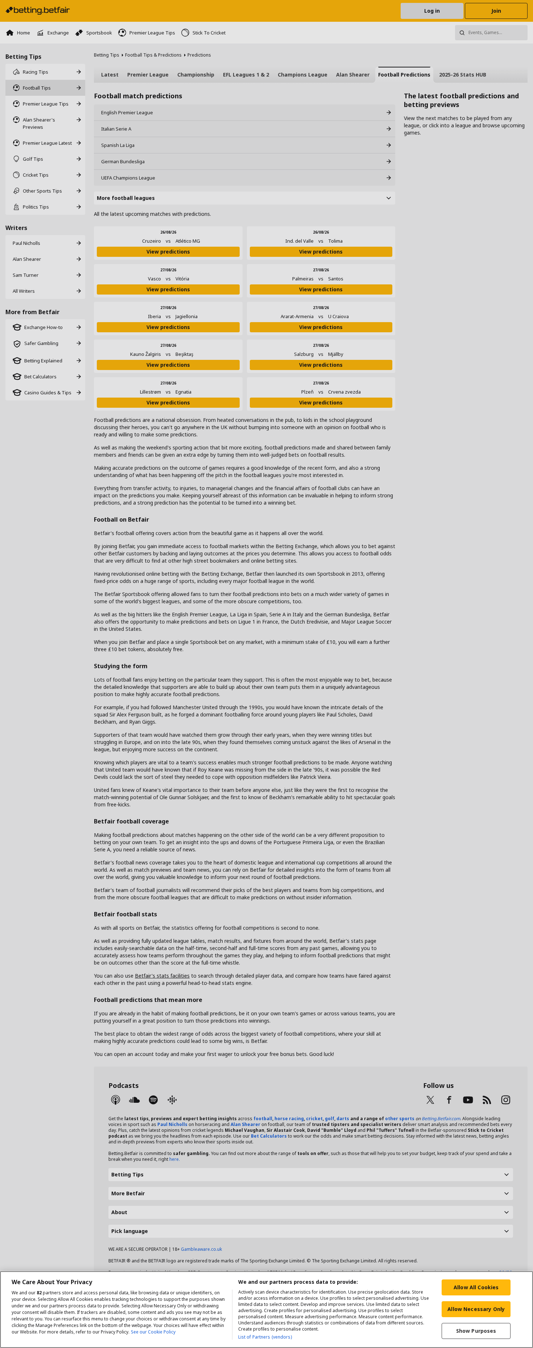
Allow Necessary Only (476, 1309)
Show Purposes (476, 1330)
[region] (266, 1309)
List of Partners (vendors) (265, 1337)
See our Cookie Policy (153, 1332)
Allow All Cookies (476, 1287)
